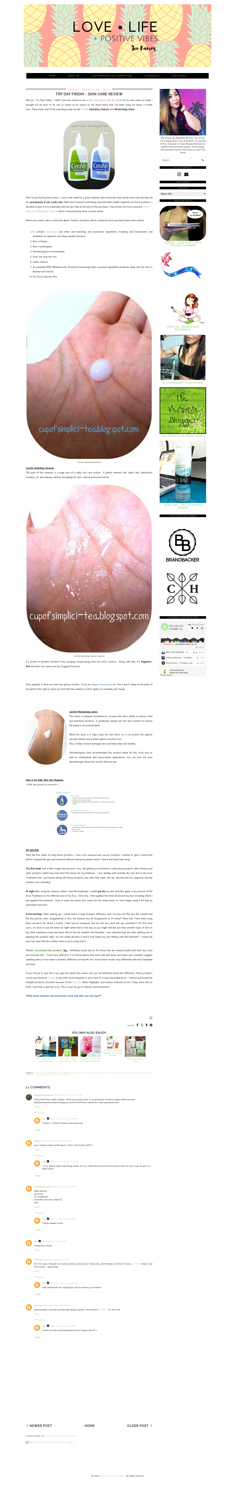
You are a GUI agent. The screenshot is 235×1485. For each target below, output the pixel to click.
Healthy (85, 1073)
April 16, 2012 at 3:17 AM (57, 1259)
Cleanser (64, 1073)
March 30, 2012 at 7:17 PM (68, 1095)
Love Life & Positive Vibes (112, 1475)
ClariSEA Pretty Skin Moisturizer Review (90, 1059)
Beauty (45, 1073)
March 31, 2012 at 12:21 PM (56, 1140)
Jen (44, 1118)
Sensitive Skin (33, 1075)
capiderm (103, 1309)
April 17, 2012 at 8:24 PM (57, 1305)
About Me (74, 76)
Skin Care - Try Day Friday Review (45, 1059)
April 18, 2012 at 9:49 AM (63, 1325)
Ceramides (51, 231)
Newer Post (41, 1425)
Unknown (38, 1259)
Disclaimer (179, 76)
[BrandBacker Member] (183, 562)
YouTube (77, 982)
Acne (37, 1073)
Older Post (138, 1425)
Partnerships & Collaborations (112, 76)
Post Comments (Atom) (61, 1436)
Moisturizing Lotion (102, 1073)
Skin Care (47, 1075)
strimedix (135, 1263)
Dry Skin (74, 1073)
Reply (37, 1106)
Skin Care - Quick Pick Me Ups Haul (68, 1059)
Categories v (152, 76)
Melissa (37, 1140)
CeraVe (85, 109)
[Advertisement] (89, 1398)
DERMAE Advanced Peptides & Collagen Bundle (113, 1053)
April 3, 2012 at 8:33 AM (54, 1241)
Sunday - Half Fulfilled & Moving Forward (183, 244)
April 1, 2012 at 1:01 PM (64, 1186)
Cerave (54, 1073)
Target (51, 977)
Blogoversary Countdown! (183, 382)
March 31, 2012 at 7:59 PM (64, 1161)
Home (52, 76)
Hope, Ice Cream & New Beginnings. (183, 328)
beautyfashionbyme (43, 1095)
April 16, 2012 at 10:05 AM (64, 1283)
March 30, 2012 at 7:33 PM (64, 1118)
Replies (40, 1112)
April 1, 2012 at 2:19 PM (63, 1218)
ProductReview (123, 1073)
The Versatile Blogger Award (183, 436)
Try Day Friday (62, 1075)
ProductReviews (142, 1073)
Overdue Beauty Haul (135, 1059)
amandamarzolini (42, 1186)
